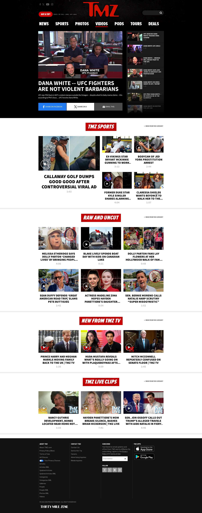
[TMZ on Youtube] (47, 4)
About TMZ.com (46, 447)
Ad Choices (44, 457)
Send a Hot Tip (76, 451)
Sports (61, 24)
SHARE (82, 106)
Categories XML (45, 480)
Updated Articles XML (48, 474)
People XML (44, 490)
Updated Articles (46, 470)
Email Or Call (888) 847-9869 (65, 14)
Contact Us (75, 447)
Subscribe (125, 458)
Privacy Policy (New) (47, 451)
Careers (74, 454)
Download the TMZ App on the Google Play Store (144, 457)
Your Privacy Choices (52, 461)
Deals (153, 24)
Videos (102, 24)
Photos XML (44, 493)
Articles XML (44, 467)
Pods (119, 24)
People (42, 487)
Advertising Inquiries (78, 457)
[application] (80, 54)
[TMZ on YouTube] (114, 470)
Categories (44, 477)
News (44, 24)
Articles (42, 464)
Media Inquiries (76, 461)
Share (53, 106)
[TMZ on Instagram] (52, 4)
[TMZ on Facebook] (40, 4)
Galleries (43, 483)
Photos (82, 24)
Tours (136, 24)
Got (45, 14)
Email (109, 106)
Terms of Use (45, 454)
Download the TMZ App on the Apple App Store (144, 449)
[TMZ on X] (43, 4)
